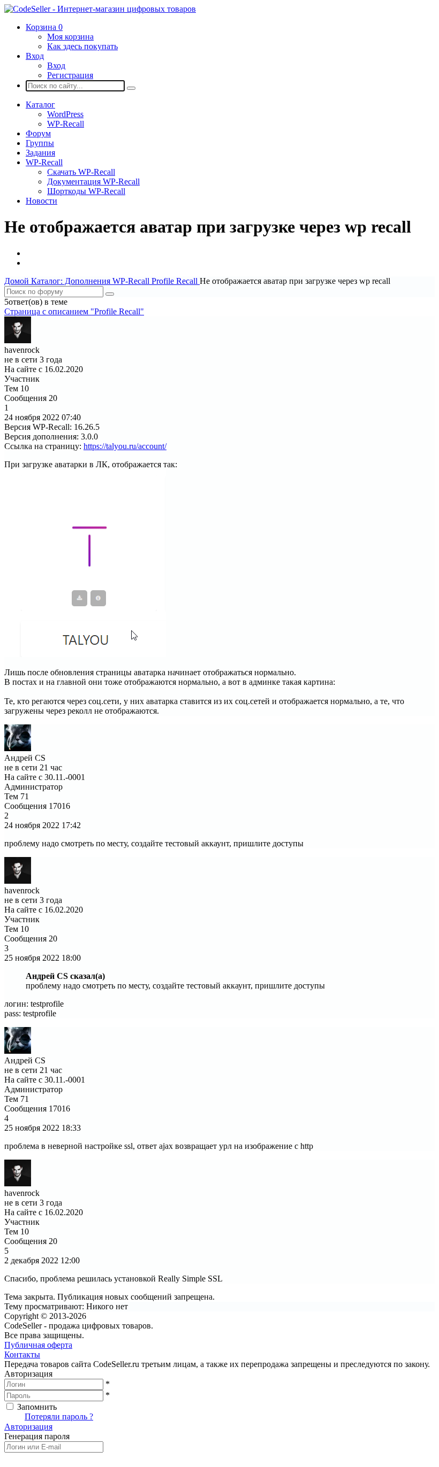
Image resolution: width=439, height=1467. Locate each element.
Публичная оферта (38, 1344)
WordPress (65, 114)
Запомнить (37, 1406)
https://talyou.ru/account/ (125, 446)
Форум (38, 133)
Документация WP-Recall (93, 181)
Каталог (40, 104)
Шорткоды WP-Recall (86, 191)
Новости (41, 200)
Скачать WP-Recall (81, 171)
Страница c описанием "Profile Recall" (74, 311)
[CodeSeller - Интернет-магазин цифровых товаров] (100, 8)
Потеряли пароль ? (59, 1416)
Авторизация (28, 1426)
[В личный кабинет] (17, 340)
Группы (40, 143)
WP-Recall (65, 123)
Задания (40, 152)
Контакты (22, 1354)
